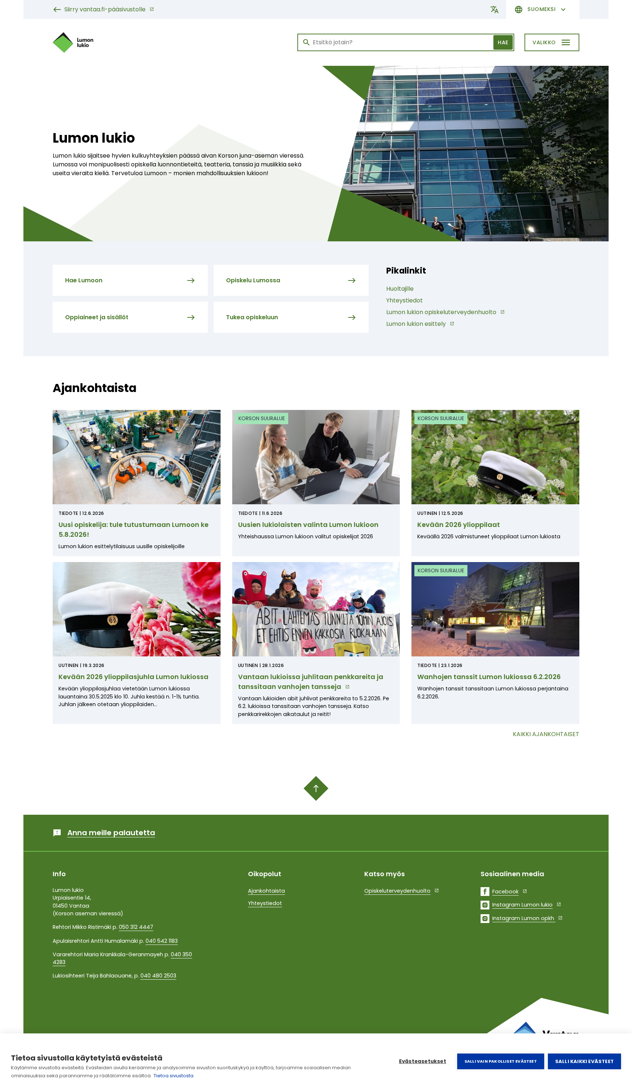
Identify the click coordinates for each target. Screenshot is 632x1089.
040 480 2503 (158, 975)
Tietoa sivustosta (173, 1075)
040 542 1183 (162, 941)
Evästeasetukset (422, 1061)
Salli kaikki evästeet (584, 1061)
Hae (503, 42)
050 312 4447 (136, 927)
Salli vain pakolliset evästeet (500, 1061)
